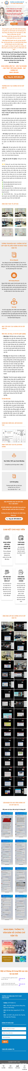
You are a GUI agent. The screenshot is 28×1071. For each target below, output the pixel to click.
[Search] (26, 2)
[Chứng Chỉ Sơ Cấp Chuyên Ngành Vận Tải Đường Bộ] (14, 2)
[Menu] (2, 3)
